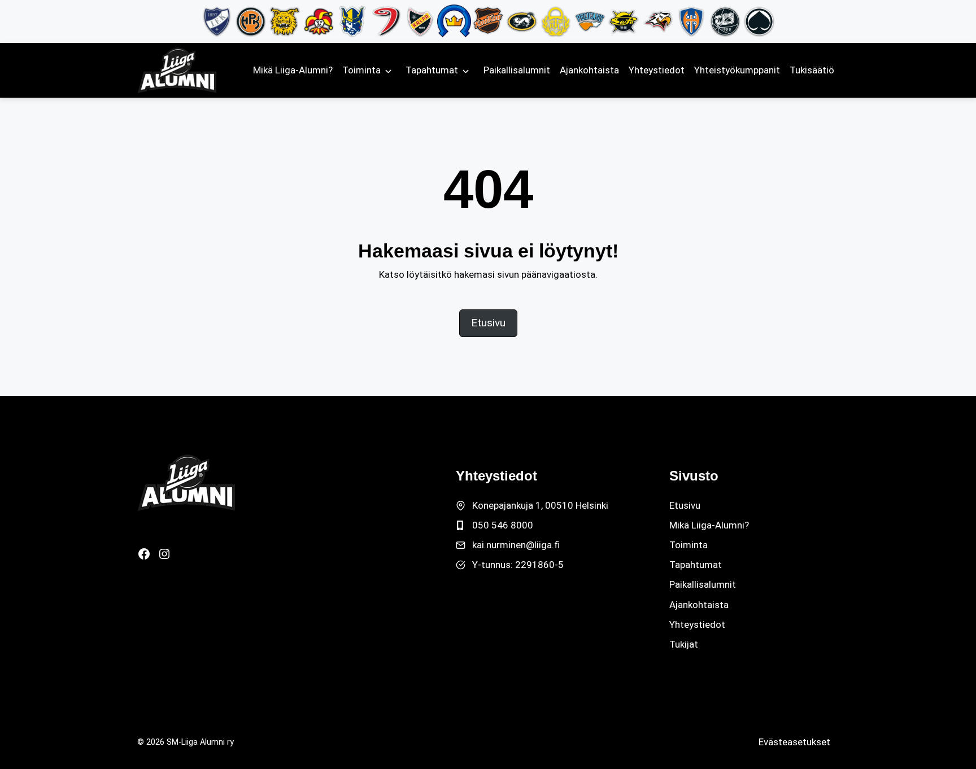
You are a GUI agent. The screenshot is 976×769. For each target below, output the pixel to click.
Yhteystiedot (657, 70)
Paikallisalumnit (516, 70)
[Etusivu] (176, 70)
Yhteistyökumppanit (737, 70)
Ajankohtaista (589, 70)
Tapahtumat (432, 70)
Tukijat (683, 644)
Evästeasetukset (794, 742)
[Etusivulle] (186, 483)
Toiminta (361, 70)
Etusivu (684, 505)
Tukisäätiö (812, 70)
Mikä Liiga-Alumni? (293, 70)
